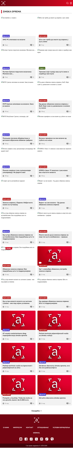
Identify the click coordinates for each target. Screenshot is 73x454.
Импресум (17, 427)
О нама (6, 427)
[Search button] (67, 3)
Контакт (29, 427)
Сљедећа (36, 411)
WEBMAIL (36, 433)
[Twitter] (36, 439)
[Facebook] (26, 439)
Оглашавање (43, 427)
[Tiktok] (46, 439)
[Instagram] (31, 439)
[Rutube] (41, 439)
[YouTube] (20, 439)
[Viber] (52, 439)
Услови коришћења (61, 427)
